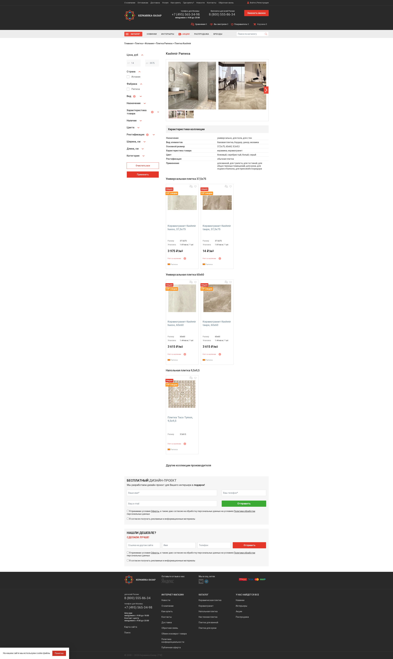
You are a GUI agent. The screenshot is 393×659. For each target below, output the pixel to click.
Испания (149, 43)
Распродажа (201, 34)
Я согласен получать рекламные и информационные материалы (162, 519)
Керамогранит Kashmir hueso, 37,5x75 (182, 227)
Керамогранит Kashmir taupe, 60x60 (217, 323)
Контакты (211, 3)
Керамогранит (206, 606)
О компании (129, 3)
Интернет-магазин (172, 594)
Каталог (135, 34)
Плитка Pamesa (164, 43)
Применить (143, 174)
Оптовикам (143, 3)
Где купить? (188, 3)
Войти (253, 3)
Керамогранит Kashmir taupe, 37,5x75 (217, 227)
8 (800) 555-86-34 (222, 14)
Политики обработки (244, 511)
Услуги (165, 3)
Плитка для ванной (208, 622)
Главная (128, 43)
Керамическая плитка (210, 600)
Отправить (244, 503)
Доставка (155, 3)
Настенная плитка (208, 617)
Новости (200, 3)
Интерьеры (167, 34)
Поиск (127, 632)
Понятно (59, 653)
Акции (186, 34)
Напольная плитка (208, 611)
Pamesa (174, 264)
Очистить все (143, 165)
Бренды (217, 34)
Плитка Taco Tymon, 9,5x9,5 (180, 419)
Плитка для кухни (207, 628)
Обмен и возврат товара (174, 633)
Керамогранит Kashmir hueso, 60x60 (182, 323)
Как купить (176, 3)
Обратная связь (226, 3)
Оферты (155, 511)
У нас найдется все (247, 594)
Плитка (139, 43)
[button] (266, 90)
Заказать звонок (256, 13)
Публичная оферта (171, 647)
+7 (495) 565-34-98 (186, 14)
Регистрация (263, 3)
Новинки (152, 34)
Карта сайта (130, 627)
